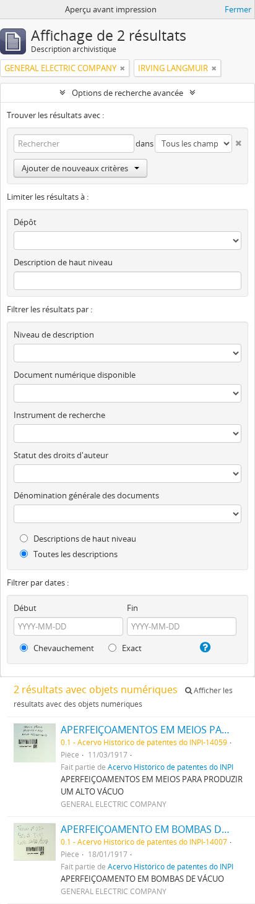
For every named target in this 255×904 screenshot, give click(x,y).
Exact (131, 648)
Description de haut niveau (63, 262)
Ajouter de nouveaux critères (75, 168)
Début (25, 607)
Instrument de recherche (59, 414)
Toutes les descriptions (75, 554)
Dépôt (25, 222)
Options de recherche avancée (127, 92)
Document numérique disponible (75, 374)
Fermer (238, 9)
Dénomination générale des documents (86, 495)
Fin (132, 607)
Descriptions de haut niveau (84, 538)
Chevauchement (63, 648)
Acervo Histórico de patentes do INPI (170, 767)
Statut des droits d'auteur (61, 455)
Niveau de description (54, 334)
